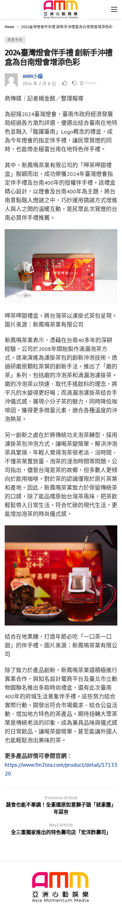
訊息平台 (15, 40)
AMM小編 (33, 76)
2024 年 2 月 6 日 (39, 83)
